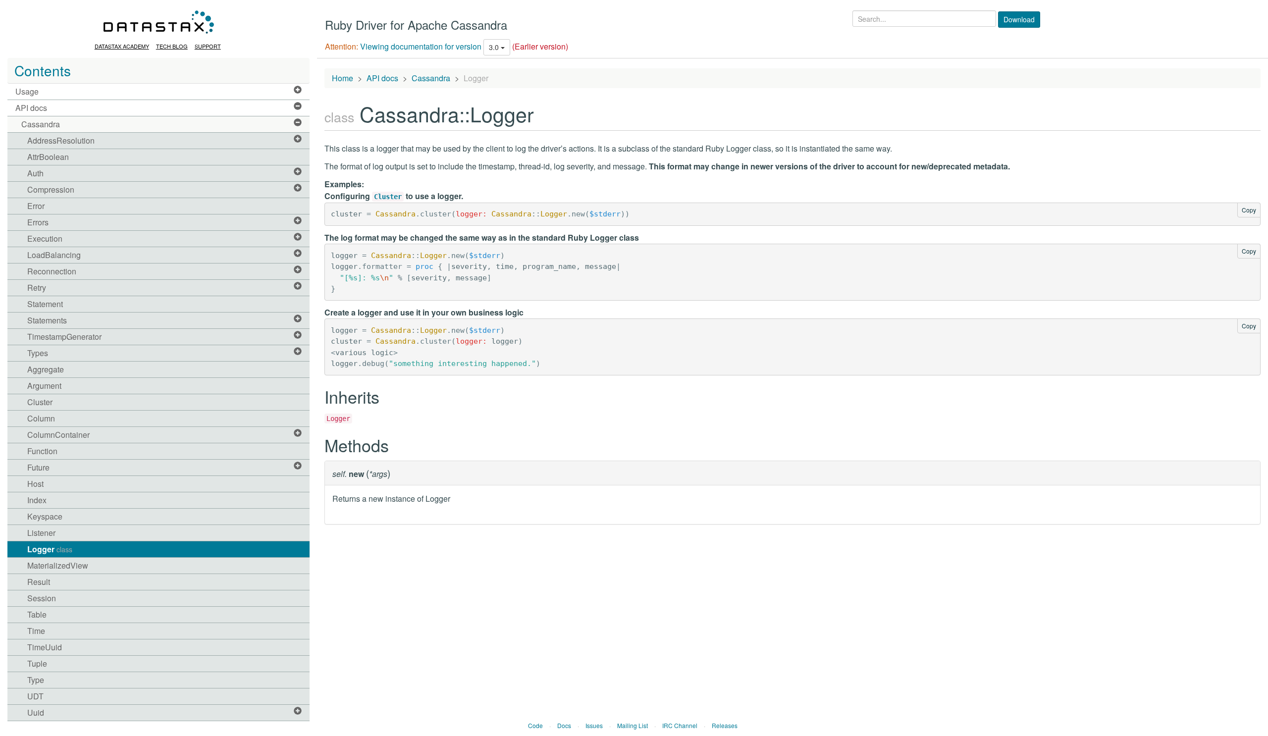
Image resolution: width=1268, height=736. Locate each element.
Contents (42, 70)
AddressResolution (61, 140)
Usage (27, 91)
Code (535, 725)
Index (37, 500)
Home (342, 78)
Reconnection (51, 271)
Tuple (37, 663)
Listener (41, 532)
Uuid (35, 712)
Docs (564, 725)
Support (208, 46)
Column (41, 418)
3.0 (495, 47)
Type (35, 679)
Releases (725, 725)
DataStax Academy (122, 46)
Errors (38, 222)
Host (35, 483)
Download (1019, 19)
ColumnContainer (58, 434)
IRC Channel (679, 725)
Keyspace (44, 516)
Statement (45, 304)
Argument (44, 385)
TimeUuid (44, 647)
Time (36, 630)
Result (38, 581)
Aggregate (45, 369)
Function (42, 451)
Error (36, 205)
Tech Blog (172, 46)
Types (37, 353)
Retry (36, 287)
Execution (44, 238)
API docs (31, 107)
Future (38, 467)
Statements (47, 320)
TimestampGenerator (64, 336)
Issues (594, 725)
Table (37, 614)
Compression (50, 189)
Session (41, 598)
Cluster (40, 402)
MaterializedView (57, 565)
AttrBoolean (48, 156)
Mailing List (632, 725)
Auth (35, 173)
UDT (35, 696)
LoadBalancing (54, 255)
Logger (49, 549)
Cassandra (40, 124)
